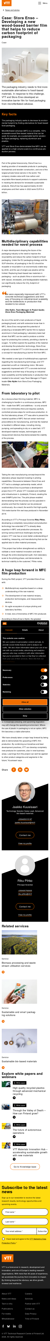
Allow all (25, 702)
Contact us (30, 1308)
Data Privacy (30, 1313)
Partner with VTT (32, 1303)
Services (29, 1298)
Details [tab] (25, 630)
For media (6, 1313)
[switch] (44, 677)
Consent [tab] (8, 630)
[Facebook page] (3, 1327)
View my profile (25, 843)
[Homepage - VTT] (7, 3)
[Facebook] (13, 769)
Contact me (25, 835)
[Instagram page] (20, 1327)
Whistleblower (8, 1318)
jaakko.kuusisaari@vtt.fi (25, 822)
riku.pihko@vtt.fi (25, 894)
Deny (25, 716)
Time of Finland (32, 1318)
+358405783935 (25, 890)
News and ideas (9, 1298)
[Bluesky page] (8, 1327)
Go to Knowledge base (25, 1166)
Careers (28, 1293)
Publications (7, 1308)
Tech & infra (7, 1303)
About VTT (6, 1293)
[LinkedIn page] (14, 1326)
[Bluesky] (26, 769)
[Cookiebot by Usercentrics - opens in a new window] (37, 623)
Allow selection (25, 709)
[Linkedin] (20, 769)
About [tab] (41, 630)
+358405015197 (25, 819)
